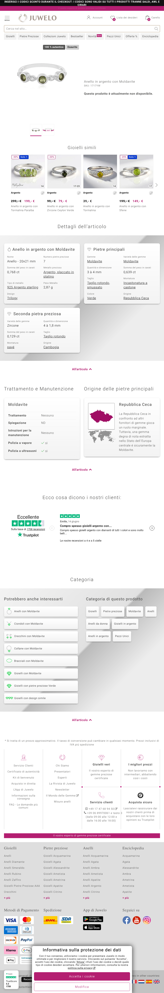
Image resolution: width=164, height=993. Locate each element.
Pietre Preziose (29, 36)
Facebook (127, 920)
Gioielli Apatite (53, 886)
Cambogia (51, 347)
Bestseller (77, 36)
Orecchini (10, 892)
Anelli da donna (98, 624)
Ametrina (129, 880)
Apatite (127, 892)
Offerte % (131, 36)
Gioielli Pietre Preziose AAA (22, 886)
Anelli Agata (91, 862)
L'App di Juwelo (23, 790)
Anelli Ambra (91, 868)
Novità (94, 36)
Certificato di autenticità (23, 772)
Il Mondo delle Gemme (60, 796)
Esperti (62, 778)
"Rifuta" (80, 962)
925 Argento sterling (22, 287)
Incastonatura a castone (136, 285)
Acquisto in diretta (23, 784)
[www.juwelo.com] (157, 981)
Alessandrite (131, 868)
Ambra (127, 874)
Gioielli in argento (125, 624)
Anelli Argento (92, 886)
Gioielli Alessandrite (57, 868)
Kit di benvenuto (23, 778)
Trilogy (12, 298)
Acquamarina (131, 856)
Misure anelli (62, 802)
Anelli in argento (98, 636)
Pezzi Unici (114, 36)
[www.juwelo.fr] (134, 981)
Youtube (137, 920)
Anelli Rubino (12, 874)
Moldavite (94, 261)
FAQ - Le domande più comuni (23, 806)
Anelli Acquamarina (95, 856)
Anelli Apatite (92, 880)
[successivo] (156, 185)
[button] (7, 18)
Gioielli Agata (52, 862)
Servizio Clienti (23, 766)
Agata (126, 862)
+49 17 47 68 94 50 (101, 809)
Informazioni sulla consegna (23, 797)
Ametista (128, 886)
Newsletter (62, 790)
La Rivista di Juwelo (62, 784)
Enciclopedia (150, 36)
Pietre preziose (112, 611)
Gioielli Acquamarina (57, 856)
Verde (91, 298)
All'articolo (80, 369)
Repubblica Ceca (136, 298)
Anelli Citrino (91, 892)
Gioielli (10, 36)
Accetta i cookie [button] (82, 976)
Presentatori (62, 772)
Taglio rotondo (55, 336)
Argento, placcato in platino (59, 274)
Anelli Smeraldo (14, 868)
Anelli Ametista (93, 874)
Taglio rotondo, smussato (98, 285)
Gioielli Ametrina (54, 880)
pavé (10, 347)
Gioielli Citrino (53, 892)
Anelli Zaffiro (12, 880)
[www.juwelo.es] (149, 981)
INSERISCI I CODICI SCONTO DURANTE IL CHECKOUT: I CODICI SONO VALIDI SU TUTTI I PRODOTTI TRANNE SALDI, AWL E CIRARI (82, 3)
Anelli (150, 611)
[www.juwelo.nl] (141, 981)
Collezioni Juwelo (55, 36)
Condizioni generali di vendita (23, 976)
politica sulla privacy (80, 968)
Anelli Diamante (14, 862)
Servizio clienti (101, 802)
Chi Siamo (62, 766)
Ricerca (156, 28)
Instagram (147, 920)
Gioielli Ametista (54, 874)
